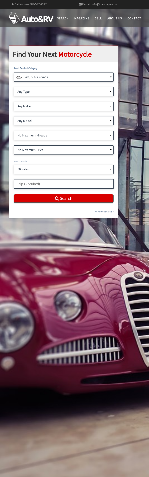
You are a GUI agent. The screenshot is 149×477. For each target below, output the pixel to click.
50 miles (23, 169)
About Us (114, 18)
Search (63, 18)
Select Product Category (25, 68)
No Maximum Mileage (32, 135)
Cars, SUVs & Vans (35, 77)
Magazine (82, 18)
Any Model (24, 121)
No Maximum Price (30, 150)
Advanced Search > (104, 211)
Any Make (24, 106)
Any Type (23, 91)
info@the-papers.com (105, 4)
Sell (98, 18)
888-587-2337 (38, 4)
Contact (135, 18)
